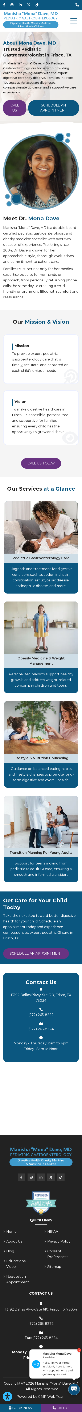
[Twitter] (28, 5)
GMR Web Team (52, 1397)
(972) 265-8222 (41, 1015)
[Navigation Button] (73, 21)
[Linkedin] (20, 5)
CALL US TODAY (41, 463)
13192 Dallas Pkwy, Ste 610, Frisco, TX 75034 (41, 998)
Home (11, 1232)
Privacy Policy (58, 1241)
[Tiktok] (37, 5)
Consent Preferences (57, 1254)
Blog (10, 1251)
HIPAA (52, 1232)
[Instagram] (12, 5)
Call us (15, 107)
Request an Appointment (17, 1279)
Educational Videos (16, 1264)
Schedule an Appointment (53, 107)
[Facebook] (4, 5)
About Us (14, 1241)
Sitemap (54, 1267)
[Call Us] (77, 5)
